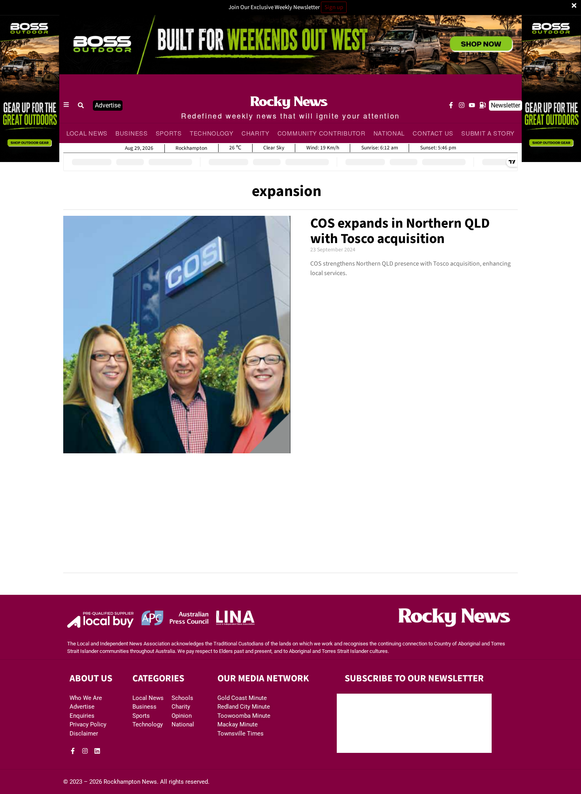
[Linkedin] (97, 751)
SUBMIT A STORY (488, 133)
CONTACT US (433, 133)
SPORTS (169, 133)
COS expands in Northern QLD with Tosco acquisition (400, 231)
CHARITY (255, 133)
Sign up (333, 7)
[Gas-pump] (482, 105)
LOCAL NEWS (87, 133)
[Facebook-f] (451, 105)
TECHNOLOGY (212, 133)
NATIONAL (389, 133)
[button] (81, 105)
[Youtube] (472, 105)
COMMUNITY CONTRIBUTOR (321, 133)
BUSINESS (131, 133)
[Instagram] (461, 105)
